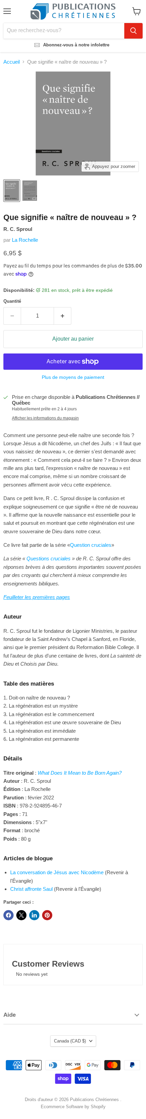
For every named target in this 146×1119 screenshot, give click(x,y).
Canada (70, 1040)
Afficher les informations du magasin (45, 418)
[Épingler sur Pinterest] (47, 915)
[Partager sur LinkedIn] (34, 915)
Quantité (12, 301)
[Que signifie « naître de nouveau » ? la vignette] (12, 190)
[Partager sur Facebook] (8, 915)
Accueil (11, 62)
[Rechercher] (133, 31)
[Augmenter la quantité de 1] (62, 316)
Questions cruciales (48, 558)
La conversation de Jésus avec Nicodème (57, 872)
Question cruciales (90, 545)
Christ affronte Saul (31, 889)
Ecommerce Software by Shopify (73, 1106)
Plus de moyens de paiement (73, 377)
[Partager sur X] (21, 915)
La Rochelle (25, 240)
